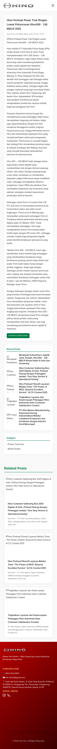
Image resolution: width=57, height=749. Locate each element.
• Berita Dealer (14, 449)
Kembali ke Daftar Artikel (18, 336)
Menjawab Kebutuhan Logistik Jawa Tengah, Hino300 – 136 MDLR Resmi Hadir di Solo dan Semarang (34, 359)
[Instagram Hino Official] (4, 696)
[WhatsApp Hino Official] (8, 696)
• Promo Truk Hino (15, 444)
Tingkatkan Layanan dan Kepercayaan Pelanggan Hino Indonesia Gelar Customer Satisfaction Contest (34, 401)
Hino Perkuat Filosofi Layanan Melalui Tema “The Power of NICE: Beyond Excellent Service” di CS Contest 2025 (34, 388)
